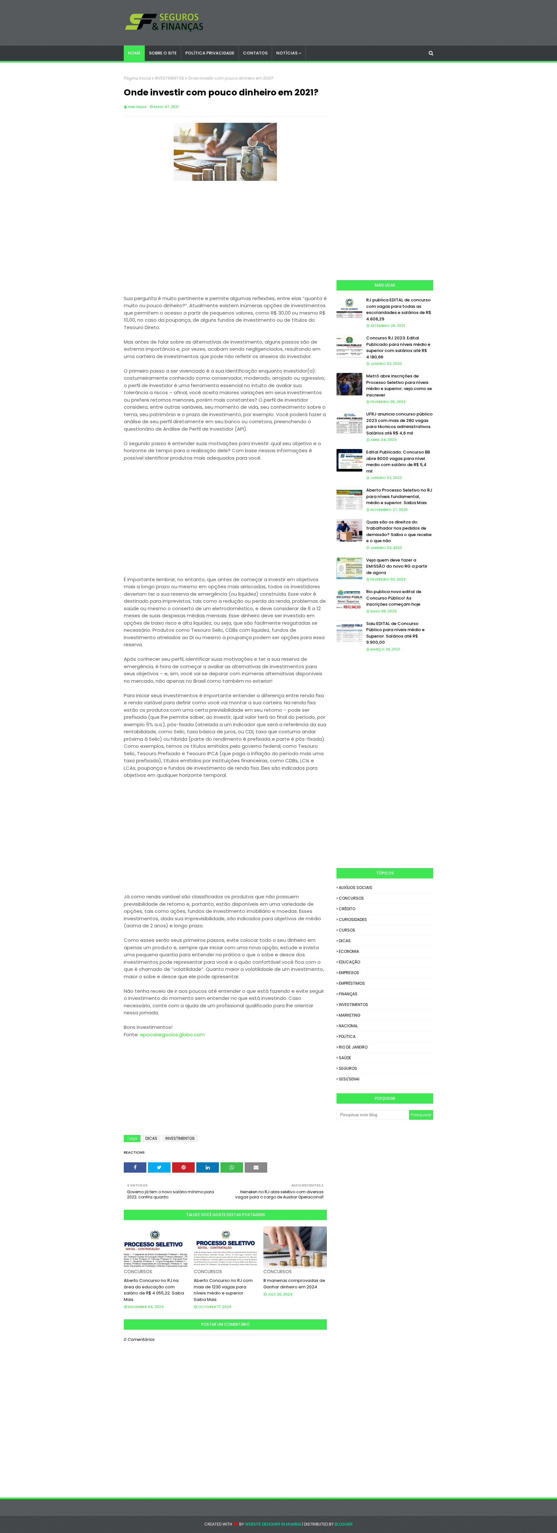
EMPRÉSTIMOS (352, 983)
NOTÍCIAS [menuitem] (287, 53)
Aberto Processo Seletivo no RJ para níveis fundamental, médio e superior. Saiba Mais (399, 496)
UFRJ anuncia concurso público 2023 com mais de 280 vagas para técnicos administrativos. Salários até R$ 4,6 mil (399, 423)
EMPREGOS (349, 972)
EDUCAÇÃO (349, 962)
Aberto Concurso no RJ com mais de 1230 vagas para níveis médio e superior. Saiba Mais (223, 1290)
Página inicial (137, 78)
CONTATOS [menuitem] (255, 53)
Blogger (344, 1524)
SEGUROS (348, 1068)
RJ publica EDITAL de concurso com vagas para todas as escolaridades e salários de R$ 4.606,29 (398, 309)
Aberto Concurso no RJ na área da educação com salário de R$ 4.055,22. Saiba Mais (154, 1290)
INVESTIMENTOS (169, 78)
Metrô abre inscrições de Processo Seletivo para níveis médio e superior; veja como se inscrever (399, 385)
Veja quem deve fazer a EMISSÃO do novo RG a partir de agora (396, 566)
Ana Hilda (137, 106)
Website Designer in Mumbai (273, 1524)
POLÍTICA (347, 1036)
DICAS (151, 1138)
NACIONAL (348, 1026)
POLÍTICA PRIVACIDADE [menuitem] (209, 53)
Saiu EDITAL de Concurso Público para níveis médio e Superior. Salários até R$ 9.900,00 (395, 633)
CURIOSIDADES (353, 919)
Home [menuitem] (134, 53)
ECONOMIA (349, 951)
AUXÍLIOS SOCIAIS (355, 887)
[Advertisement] (225, 242)
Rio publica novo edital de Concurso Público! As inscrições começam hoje (393, 598)
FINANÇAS (348, 994)
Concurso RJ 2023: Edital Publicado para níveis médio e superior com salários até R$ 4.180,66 (398, 347)
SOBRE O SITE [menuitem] (163, 53)
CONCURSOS (351, 898)
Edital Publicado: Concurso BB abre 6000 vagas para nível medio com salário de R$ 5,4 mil (398, 461)
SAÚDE (345, 1057)
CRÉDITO (347, 909)
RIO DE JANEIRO (353, 1047)
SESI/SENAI (349, 1079)
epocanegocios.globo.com (172, 1034)
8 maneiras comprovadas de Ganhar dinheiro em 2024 (294, 1283)
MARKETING (349, 1015)
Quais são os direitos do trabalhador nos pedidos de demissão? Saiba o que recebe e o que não (399, 531)
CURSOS (347, 930)
